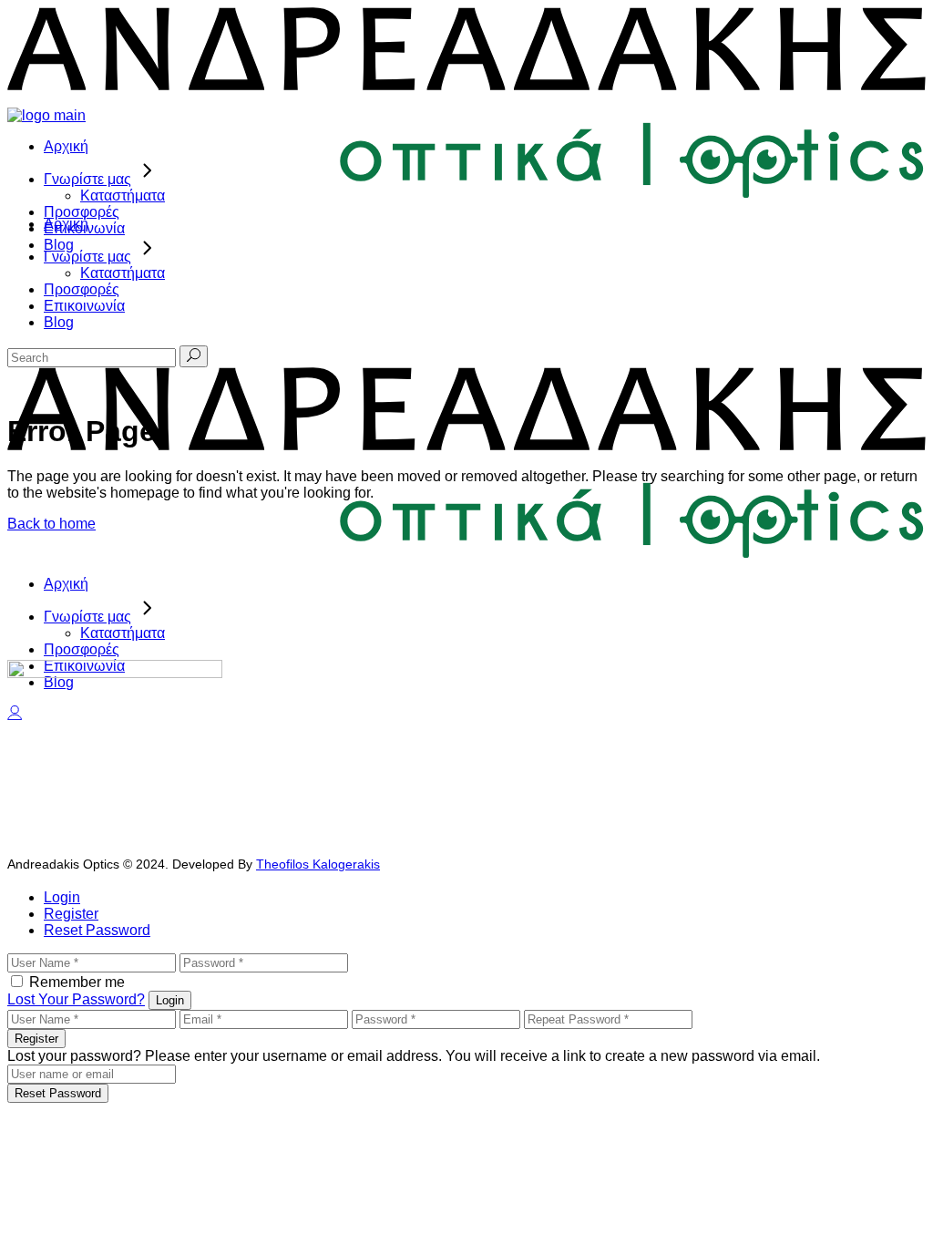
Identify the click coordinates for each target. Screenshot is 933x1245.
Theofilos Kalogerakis (318, 864)
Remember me (77, 982)
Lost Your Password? (76, 999)
